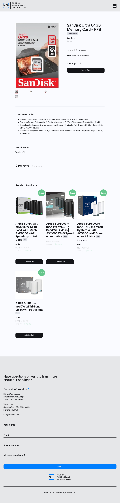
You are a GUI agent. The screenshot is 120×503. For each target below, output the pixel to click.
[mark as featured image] (16, 92)
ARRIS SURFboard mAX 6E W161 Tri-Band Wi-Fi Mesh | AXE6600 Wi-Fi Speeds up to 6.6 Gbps (26, 231)
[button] (114, 6)
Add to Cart (85, 70)
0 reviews (82, 50)
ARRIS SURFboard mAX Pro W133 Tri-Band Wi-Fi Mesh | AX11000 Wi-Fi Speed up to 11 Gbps (60, 230)
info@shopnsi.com (11, 414)
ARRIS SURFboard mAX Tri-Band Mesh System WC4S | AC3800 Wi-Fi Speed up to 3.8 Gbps (90, 231)
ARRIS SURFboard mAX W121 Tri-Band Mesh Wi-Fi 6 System (29, 308)
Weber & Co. (70, 493)
